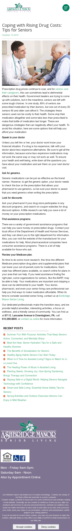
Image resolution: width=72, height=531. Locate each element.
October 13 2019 (10, 34)
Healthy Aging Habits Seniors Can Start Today (31, 355)
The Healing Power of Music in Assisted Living (31, 367)
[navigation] (65, 7)
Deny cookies (48, 526)
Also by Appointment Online (21, 477)
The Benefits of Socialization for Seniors (28, 351)
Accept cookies (24, 526)
